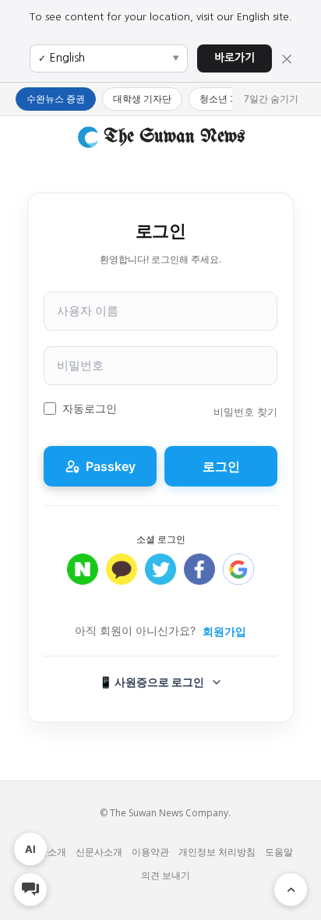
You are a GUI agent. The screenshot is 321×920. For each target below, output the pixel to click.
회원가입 (224, 631)
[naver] (82, 577)
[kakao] (121, 577)
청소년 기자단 (228, 98)
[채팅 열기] (30, 889)
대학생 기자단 (142, 98)
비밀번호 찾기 (245, 411)
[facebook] (199, 577)
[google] (238, 577)
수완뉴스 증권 (55, 98)
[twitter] (160, 577)
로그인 (221, 466)
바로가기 (234, 57)
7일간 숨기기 (271, 98)
